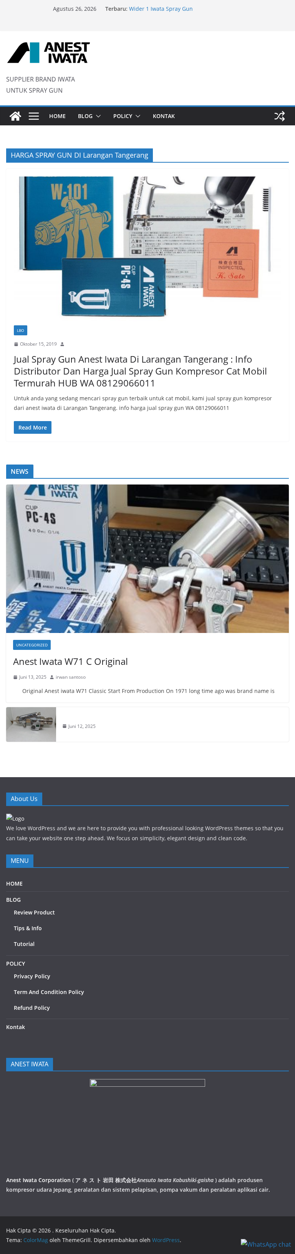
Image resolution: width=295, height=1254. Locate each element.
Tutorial (24, 944)
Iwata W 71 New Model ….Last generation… (184, 8)
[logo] (15, 818)
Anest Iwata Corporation (38, 1180)
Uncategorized (32, 645)
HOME (57, 116)
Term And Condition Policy (49, 992)
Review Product (34, 912)
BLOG (85, 116)
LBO (20, 330)
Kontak (164, 116)
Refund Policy (32, 1007)
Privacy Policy (32, 976)
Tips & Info (28, 928)
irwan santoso (71, 677)
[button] (97, 116)
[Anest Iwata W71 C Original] (147, 559)
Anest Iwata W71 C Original (70, 661)
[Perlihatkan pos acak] (279, 116)
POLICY (122, 116)
